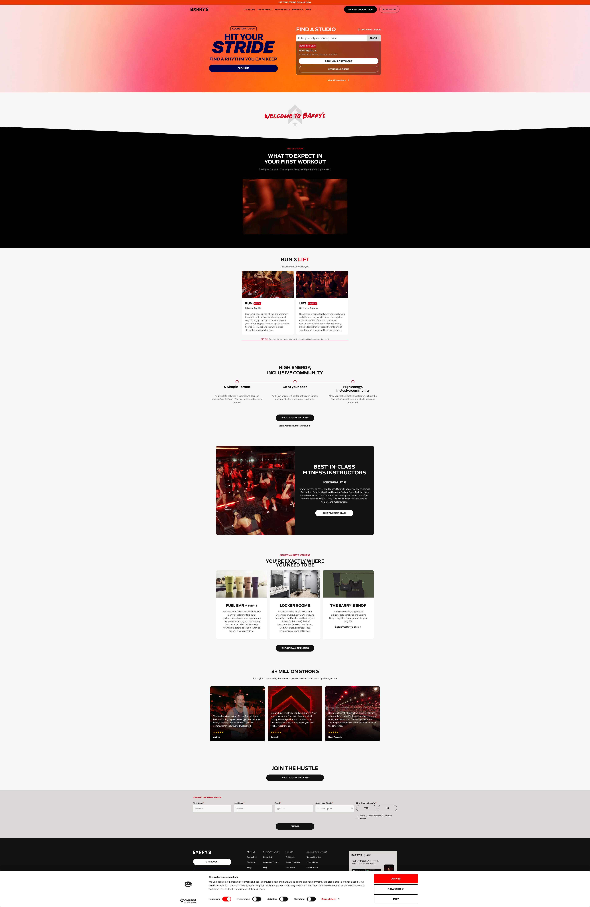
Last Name (239, 803)
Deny (396, 898)
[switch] (256, 899)
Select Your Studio (324, 803)
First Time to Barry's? (366, 803)
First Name (198, 803)
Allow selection (396, 889)
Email (278, 803)
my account (212, 862)
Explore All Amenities (295, 648)
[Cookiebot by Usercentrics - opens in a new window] (188, 901)
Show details (328, 899)
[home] (199, 9)
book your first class (295, 418)
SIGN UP (243, 68)
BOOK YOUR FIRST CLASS (360, 9)
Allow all (396, 878)
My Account (389, 9)
